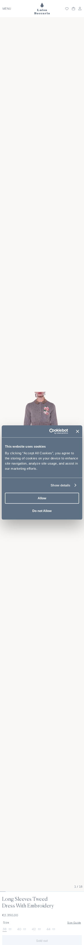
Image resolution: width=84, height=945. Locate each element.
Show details (60, 485)
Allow (42, 498)
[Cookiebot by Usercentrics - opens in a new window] (51, 431)
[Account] (79, 8)
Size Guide (74, 922)
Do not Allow (42, 511)
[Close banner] (77, 431)
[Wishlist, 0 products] (66, 8)
